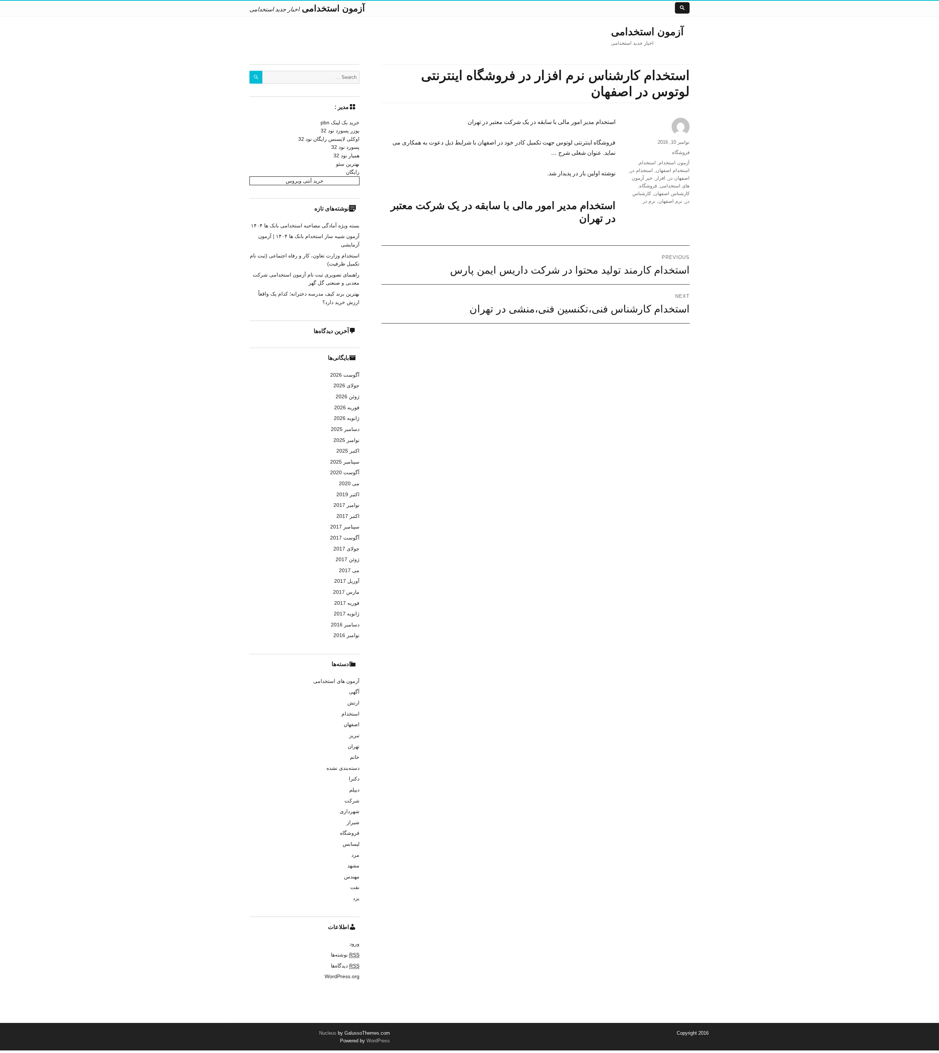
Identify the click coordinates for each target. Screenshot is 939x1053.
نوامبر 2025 (346, 440)
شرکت (351, 801)
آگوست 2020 (344, 472)
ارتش (353, 703)
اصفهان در (679, 178)
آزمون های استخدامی (336, 681)
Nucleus (327, 1033)
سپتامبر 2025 (344, 462)
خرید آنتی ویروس (305, 181)
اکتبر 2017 (347, 516)
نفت (354, 887)
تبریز (354, 735)
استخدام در (641, 170)
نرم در (649, 201)
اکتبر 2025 (347, 451)
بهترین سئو (347, 164)
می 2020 (349, 483)
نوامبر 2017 (346, 505)
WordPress (377, 1040)
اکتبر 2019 (347, 494)
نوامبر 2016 (346, 635)
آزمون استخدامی (647, 31)
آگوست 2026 (344, 375)
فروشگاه (681, 152)
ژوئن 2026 (347, 396)
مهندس (351, 877)
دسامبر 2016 (345, 625)
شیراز (353, 822)
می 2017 (349, 570)
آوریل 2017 (346, 581)
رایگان (352, 172)
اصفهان (351, 724)
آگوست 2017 (344, 538)
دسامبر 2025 (345, 429)
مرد (355, 855)
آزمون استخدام (674, 162)
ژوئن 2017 (347, 559)
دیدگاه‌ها (345, 966)
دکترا (354, 779)
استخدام (647, 162)
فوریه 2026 (346, 407)
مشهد (353, 866)
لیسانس (351, 844)
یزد (356, 898)
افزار (660, 178)
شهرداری (349, 811)
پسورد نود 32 (345, 147)
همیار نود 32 (346, 155)
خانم (354, 757)
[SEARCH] (255, 77)
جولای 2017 (346, 549)
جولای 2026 (346, 385)
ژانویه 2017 (346, 614)
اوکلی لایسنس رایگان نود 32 (328, 139)
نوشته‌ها (345, 955)
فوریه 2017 (346, 603)
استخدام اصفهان (673, 170)
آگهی (354, 692)
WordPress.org (342, 976)
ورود (354, 944)
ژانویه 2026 (346, 418)
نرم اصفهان (670, 201)
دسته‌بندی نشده (342, 768)
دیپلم (354, 790)
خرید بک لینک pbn (340, 122)
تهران (353, 746)
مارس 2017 (346, 592)
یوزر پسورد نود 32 (340, 131)
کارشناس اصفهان (672, 193)
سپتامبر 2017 (344, 527)
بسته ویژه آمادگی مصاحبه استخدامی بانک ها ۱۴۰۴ (305, 225)
